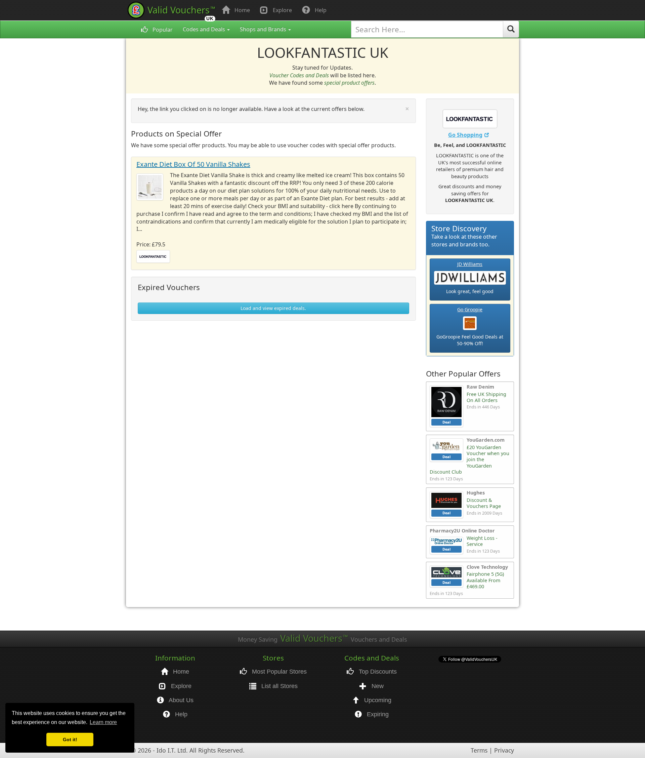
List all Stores (279, 686)
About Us (180, 700)
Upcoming (376, 700)
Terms (479, 750)
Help (320, 10)
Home (241, 10)
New (377, 686)
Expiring (377, 714)
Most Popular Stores (278, 671)
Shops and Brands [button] (264, 29)
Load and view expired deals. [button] (273, 308)
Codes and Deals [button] (204, 29)
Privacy (504, 750)
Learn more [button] (103, 722)
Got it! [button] (70, 739)
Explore (281, 10)
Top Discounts (377, 671)
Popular (162, 29)
